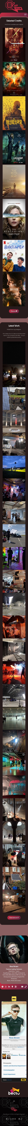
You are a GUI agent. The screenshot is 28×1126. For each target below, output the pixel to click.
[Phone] (25, 986)
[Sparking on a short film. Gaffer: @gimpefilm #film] (14, 512)
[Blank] (19, 986)
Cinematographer (9, 1070)
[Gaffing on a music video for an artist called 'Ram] (14, 672)
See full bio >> (20, 1047)
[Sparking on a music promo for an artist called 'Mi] (14, 444)
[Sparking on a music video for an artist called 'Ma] (14, 490)
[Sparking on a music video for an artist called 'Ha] (14, 398)
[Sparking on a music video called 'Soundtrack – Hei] (14, 764)
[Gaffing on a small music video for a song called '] (14, 627)
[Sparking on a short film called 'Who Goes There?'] (14, 467)
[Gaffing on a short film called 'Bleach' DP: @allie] (14, 741)
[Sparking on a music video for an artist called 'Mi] (14, 832)
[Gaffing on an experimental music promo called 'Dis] (14, 855)
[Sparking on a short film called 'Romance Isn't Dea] (14, 375)
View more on (13, 917)
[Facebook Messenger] (2, 986)
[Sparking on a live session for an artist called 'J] (14, 809)
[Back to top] (14, 1101)
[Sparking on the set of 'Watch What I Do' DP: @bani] (14, 718)
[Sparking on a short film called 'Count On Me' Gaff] (14, 786)
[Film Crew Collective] (12, 986)
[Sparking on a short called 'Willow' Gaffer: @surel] (14, 421)
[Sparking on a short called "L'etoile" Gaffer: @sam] (14, 878)
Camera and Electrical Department (14, 1066)
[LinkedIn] (9, 986)
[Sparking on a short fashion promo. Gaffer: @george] (14, 649)
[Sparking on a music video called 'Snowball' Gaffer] (14, 558)
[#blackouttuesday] (14, 352)
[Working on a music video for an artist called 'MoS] (14, 695)
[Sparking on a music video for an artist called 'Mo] (14, 604)
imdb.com (9, 1079)
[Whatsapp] (5, 986)
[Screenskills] (15, 986)
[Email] (22, 986)
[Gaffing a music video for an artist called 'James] (14, 535)
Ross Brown (14, 1038)
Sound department (9, 1074)
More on (13, 311)
